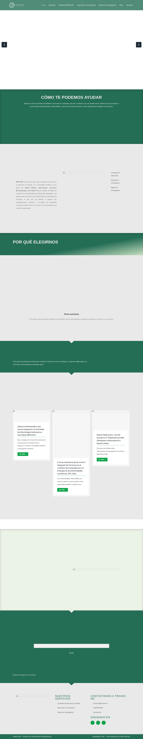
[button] (4, 44)
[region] (71, 44)
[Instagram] (98, 723)
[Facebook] (93, 723)
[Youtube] (104, 723)
